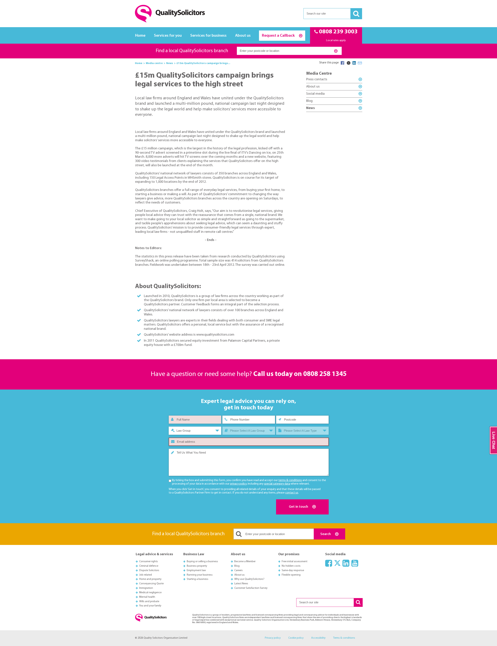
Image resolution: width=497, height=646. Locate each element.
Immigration (146, 588)
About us (243, 36)
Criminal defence (148, 566)
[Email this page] (360, 63)
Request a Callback (278, 36)
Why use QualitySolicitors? (249, 579)
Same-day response (293, 570)
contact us (291, 492)
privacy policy (238, 483)
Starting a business (197, 579)
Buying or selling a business (202, 561)
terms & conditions (290, 480)
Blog (309, 101)
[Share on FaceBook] (342, 63)
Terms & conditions (344, 637)
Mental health (147, 597)
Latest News (241, 583)
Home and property (150, 579)
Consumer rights (148, 561)
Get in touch (299, 507)
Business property (197, 566)
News (310, 108)
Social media (315, 94)
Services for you (168, 36)
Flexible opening (291, 574)
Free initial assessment (294, 561)
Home (140, 36)
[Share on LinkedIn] (354, 63)
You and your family (150, 605)
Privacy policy (273, 637)
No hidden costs (291, 566)
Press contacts (316, 79)
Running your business (200, 574)
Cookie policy (296, 637)
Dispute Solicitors (149, 570)
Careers (238, 570)
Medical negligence (150, 592)
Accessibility (318, 637)
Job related (145, 574)
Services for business (208, 36)
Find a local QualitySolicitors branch (192, 50)
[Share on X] (348, 63)
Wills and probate (149, 601)
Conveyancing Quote (151, 583)
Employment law (196, 570)
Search (326, 534)
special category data (277, 483)
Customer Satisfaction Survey (251, 588)
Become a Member (244, 561)
